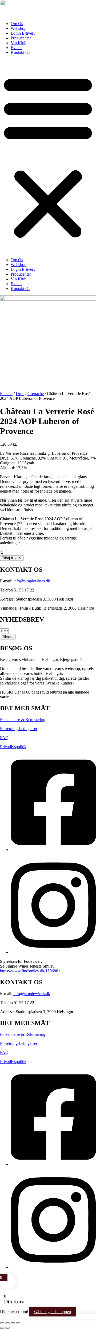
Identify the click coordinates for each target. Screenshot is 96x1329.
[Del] (13, 1323)
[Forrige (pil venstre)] (2, 1328)
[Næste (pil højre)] (7, 1328)
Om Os (17, 23)
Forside (6, 393)
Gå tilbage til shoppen (52, 1311)
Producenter (21, 38)
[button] (48, 156)
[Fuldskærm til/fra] (7, 1323)
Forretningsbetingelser (18, 728)
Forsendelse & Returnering (22, 719)
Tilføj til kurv (11, 558)
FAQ (4, 737)
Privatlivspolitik (13, 746)
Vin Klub (18, 43)
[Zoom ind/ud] (2, 1323)
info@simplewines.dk (31, 581)
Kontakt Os (20, 52)
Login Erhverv (23, 33)
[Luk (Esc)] (18, 1323)
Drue (20, 393)
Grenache (35, 393)
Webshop (18, 28)
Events (16, 47)
